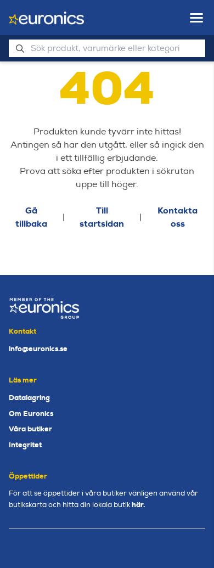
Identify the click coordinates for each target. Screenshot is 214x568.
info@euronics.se (38, 348)
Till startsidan (102, 217)
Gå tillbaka (31, 217)
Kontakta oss (177, 217)
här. (138, 504)
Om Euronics (31, 413)
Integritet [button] (25, 444)
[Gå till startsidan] (46, 18)
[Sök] (20, 48)
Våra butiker (30, 429)
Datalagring (29, 397)
